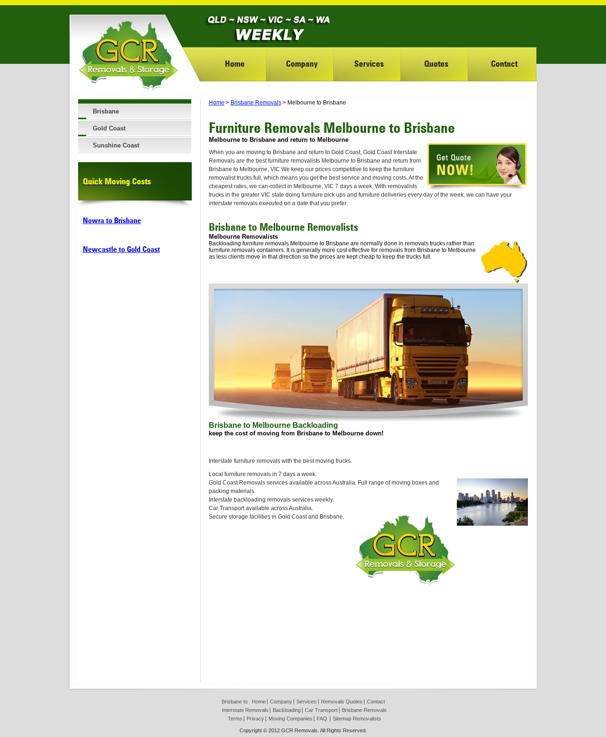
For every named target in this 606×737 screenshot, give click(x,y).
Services (369, 64)
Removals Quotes (342, 701)
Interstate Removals (245, 710)
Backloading (287, 710)
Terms (235, 718)
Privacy (255, 718)
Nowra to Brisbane (112, 220)
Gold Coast (109, 128)
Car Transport (321, 710)
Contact (504, 64)
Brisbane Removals (256, 102)
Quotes (436, 64)
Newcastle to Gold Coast (121, 249)
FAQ (322, 718)
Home (235, 64)
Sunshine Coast (116, 145)
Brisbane (106, 111)
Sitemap (342, 718)
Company (302, 64)
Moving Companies (290, 718)
